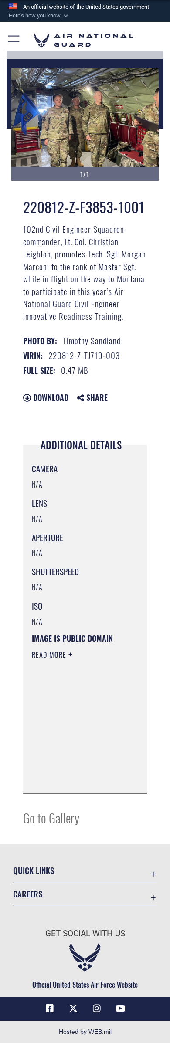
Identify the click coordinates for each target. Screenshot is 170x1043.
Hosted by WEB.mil (85, 1031)
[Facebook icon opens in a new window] (49, 1008)
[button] (39, 15)
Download (49, 397)
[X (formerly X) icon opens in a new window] (73, 1008)
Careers (27, 893)
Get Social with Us (85, 933)
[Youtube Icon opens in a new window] (120, 1008)
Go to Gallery (51, 817)
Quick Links (33, 870)
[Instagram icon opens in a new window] (96, 1008)
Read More (50, 655)
